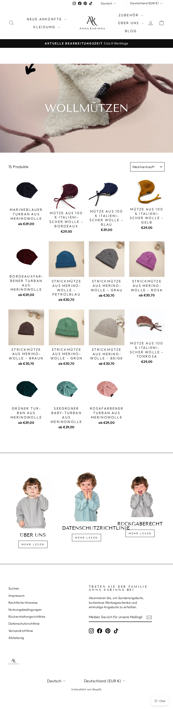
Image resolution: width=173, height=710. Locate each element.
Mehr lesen (33, 544)
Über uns (129, 23)
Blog (131, 31)
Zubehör (129, 15)
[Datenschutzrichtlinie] (86, 495)
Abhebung (16, 638)
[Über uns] (32, 498)
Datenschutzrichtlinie (23, 624)
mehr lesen (86, 537)
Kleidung (45, 27)
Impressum (16, 596)
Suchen (13, 588)
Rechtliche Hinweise (23, 603)
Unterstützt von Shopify (86, 689)
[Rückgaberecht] (140, 493)
